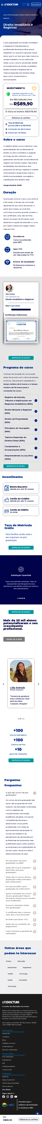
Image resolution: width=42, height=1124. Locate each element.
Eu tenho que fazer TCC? (17, 919)
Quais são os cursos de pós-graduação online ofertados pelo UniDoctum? (18, 879)
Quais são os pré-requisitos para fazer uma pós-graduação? (18, 870)
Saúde (10, 980)
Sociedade (23, 980)
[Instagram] (7, 1096)
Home (5, 15)
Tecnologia (12, 986)
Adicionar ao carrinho (21, 118)
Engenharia (27, 967)
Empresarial (12, 967)
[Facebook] (3, 1096)
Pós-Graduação (13, 15)
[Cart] (28, 4)
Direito (22, 15)
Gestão (10, 974)
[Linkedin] (11, 1096)
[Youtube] (15, 1096)
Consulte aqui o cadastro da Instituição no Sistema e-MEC (28, 1105)
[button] (36, 4)
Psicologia (23, 974)
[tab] (21, 401)
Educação (21, 961)
